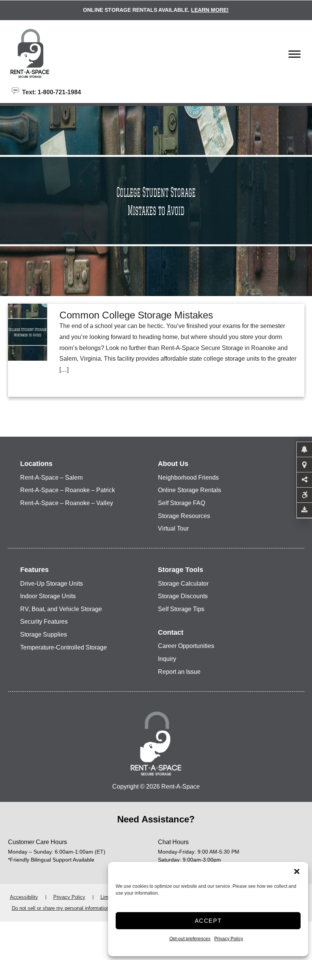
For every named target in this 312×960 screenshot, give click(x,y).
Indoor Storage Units (48, 596)
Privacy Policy (228, 938)
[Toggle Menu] (294, 56)
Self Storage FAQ (181, 503)
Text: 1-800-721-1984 (50, 91)
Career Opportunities (186, 646)
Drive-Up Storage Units (51, 583)
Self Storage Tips (181, 609)
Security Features (44, 621)
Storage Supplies (43, 634)
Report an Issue (179, 672)
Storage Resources (184, 516)
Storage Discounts (183, 596)
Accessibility (24, 897)
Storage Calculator (183, 583)
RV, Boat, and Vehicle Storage (61, 609)
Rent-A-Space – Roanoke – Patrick (67, 490)
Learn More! (210, 10)
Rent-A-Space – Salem (51, 477)
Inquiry (167, 659)
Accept (208, 920)
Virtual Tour (173, 528)
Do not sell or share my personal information (60, 908)
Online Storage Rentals (189, 490)
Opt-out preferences (189, 938)
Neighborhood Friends (188, 477)
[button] (297, 871)
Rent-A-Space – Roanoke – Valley (66, 503)
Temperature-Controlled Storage (63, 647)
